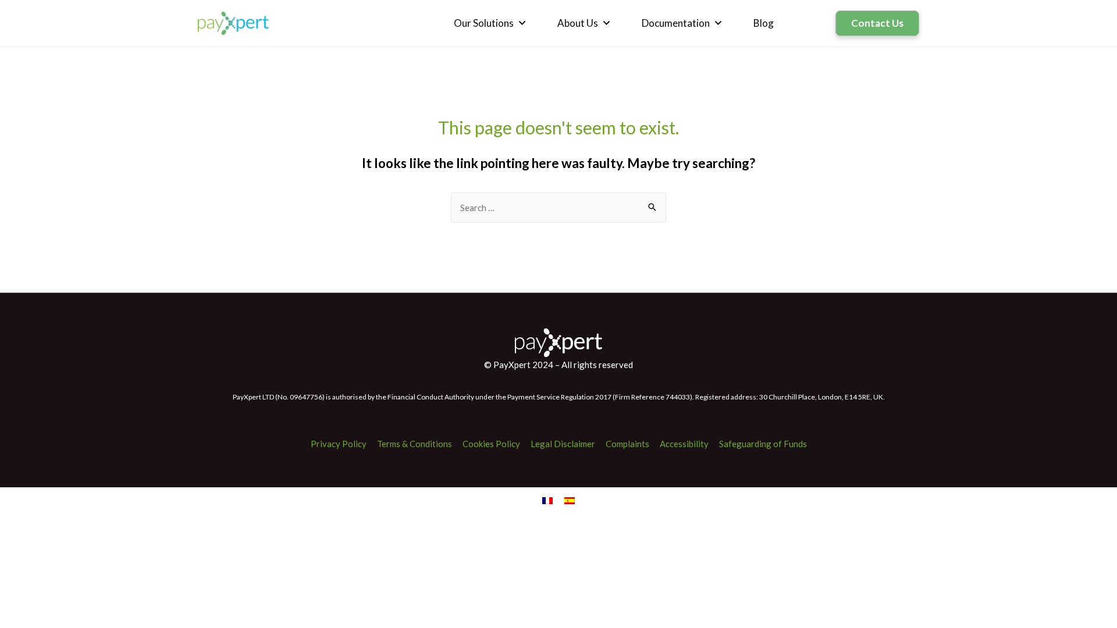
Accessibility (684, 443)
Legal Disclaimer (563, 443)
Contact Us (877, 23)
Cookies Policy (491, 443)
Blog (763, 23)
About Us (577, 23)
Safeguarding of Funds (763, 443)
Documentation (676, 23)
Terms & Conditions (414, 443)
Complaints (627, 443)
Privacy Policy (339, 443)
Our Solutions (484, 23)
